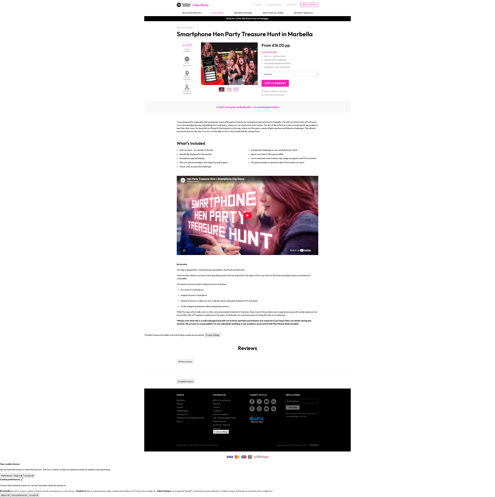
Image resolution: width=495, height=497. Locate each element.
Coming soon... (183, 414)
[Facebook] (252, 401)
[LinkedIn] (273, 401)
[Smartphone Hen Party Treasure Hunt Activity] (221, 89)
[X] (259, 401)
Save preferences (19, 495)
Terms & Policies (219, 421)
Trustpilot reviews (185, 381)
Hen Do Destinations (191, 13)
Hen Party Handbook (303, 13)
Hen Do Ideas (218, 13)
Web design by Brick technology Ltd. (290, 445)
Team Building (182, 411)
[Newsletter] (266, 408)
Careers (216, 407)
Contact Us (217, 411)
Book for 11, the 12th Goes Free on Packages (247, 18)
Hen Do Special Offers (273, 13)
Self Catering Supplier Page (224, 418)
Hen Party (201, 5)
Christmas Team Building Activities (190, 418)
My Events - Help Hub (221, 425)
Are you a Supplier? (221, 414)
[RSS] (273, 408)
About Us (216, 404)
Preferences (6, 475)
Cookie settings (212, 335)
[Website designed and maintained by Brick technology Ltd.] (314, 445)
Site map (216, 428)
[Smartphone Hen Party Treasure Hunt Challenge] (229, 89)
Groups (180, 407)
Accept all (28, 475)
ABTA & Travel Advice (221, 400)
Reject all (18, 475)
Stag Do (180, 404)
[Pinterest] (252, 408)
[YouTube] (266, 401)
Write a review (185, 361)
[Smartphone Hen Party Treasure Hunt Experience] (236, 89)
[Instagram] (259, 408)
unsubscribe (293, 416)
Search (180, 421)
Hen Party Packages (243, 13)
